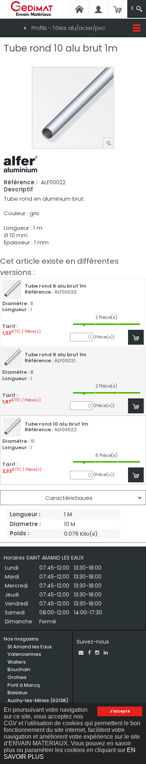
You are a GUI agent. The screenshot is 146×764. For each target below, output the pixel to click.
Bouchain (18, 669)
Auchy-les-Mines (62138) (37, 700)
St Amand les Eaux (29, 646)
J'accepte (120, 711)
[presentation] (73, 498)
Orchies (17, 677)
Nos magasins (21, 638)
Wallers (16, 662)
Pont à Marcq (23, 685)
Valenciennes (24, 654)
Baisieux (17, 692)
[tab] (73, 497)
